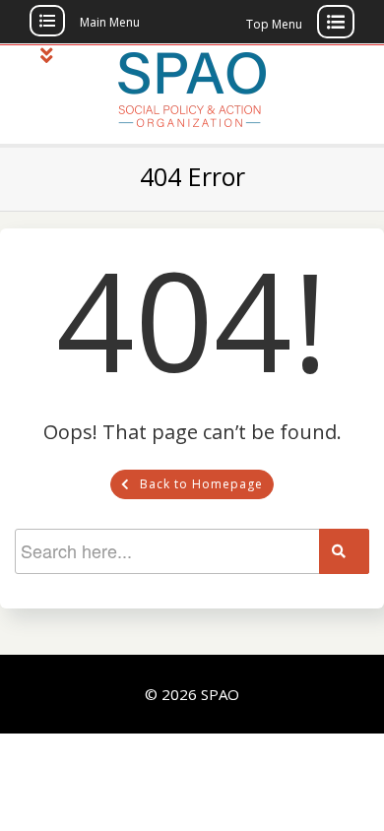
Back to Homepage (201, 484)
